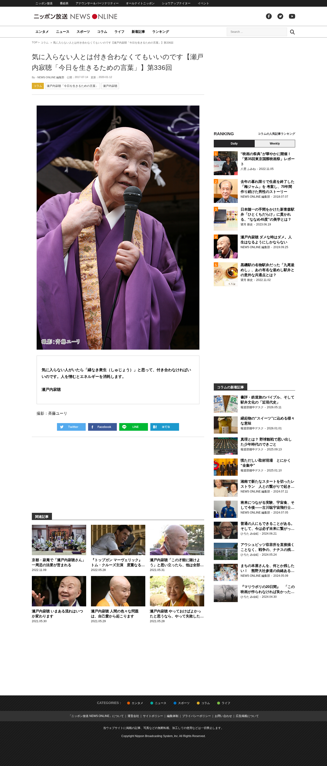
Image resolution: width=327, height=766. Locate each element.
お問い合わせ (223, 716)
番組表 (64, 3)
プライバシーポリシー (196, 716)
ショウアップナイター (176, 3)
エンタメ (42, 32)
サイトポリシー (153, 716)
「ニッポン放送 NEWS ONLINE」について (96, 716)
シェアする (102, 427)
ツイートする (71, 427)
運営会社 (133, 716)
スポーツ (83, 32)
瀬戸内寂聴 (110, 86)
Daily (234, 143)
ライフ (119, 32)
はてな (164, 427)
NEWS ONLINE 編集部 (50, 77)
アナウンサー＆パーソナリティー (97, 3)
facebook (269, 16)
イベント (203, 3)
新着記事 (138, 32)
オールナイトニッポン (140, 3)
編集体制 (172, 716)
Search (292, 32)
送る (133, 427)
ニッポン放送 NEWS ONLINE (84, 16)
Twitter (280, 16)
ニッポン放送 (44, 3)
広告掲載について (247, 716)
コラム (102, 32)
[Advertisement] (254, 84)
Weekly (275, 143)
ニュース (62, 32)
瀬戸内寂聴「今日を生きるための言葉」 (72, 86)
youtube (292, 16)
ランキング (160, 32)
